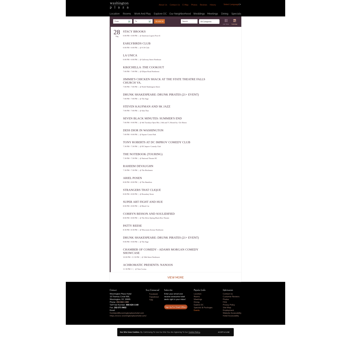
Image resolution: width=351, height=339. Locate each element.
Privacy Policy (229, 305)
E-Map (185, 5)
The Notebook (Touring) (142, 154)
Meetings (212, 13)
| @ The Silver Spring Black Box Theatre (153, 218)
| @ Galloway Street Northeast (149, 60)
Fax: (118, 307)
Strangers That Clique (142, 190)
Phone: (119, 302)
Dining (224, 13)
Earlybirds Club (137, 43)
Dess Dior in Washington (143, 130)
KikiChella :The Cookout (143, 67)
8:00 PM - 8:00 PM (130, 182)
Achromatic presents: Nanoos (148, 265)
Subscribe (168, 290)
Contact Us (175, 5)
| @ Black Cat (143, 206)
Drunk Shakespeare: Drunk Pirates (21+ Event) (161, 94)
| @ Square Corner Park (147, 134)
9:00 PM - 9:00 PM (130, 242)
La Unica (130, 55)
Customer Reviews (231, 296)
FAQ (225, 302)
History (213, 5)
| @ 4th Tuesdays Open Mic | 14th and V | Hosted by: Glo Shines (162, 123)
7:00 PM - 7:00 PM (130, 71)
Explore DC (160, 13)
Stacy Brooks (134, 31)
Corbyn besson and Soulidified (149, 213)
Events (197, 310)
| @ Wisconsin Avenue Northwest (150, 230)
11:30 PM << (128, 269)
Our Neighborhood (180, 13)
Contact (113, 290)
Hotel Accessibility (231, 316)
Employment (228, 310)
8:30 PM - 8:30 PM (130, 230)
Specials (236, 13)
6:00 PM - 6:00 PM (130, 36)
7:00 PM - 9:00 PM (130, 123)
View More (175, 277)
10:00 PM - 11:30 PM (131, 257)
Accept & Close (224, 332)
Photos (194, 5)
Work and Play (142, 13)
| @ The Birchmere (145, 170)
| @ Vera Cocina (139, 269)
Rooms (127, 13)
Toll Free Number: (124, 305)
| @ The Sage (143, 99)
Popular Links (199, 290)
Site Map (227, 307)
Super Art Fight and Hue (143, 201)
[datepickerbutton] (129, 21)
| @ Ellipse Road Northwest (148, 71)
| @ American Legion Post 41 (149, 36)
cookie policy (194, 332)
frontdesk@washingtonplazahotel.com (127, 313)
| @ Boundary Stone (146, 194)
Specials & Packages (203, 307)
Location (115, 13)
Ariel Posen (132, 178)
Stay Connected (152, 290)
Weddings (199, 13)
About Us (163, 5)
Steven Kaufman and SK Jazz (146, 106)
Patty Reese (132, 225)
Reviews (203, 5)
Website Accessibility (232, 313)
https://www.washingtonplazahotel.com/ (128, 316)
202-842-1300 (122, 302)
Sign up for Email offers (175, 307)
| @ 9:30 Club (143, 48)
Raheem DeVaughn (138, 166)
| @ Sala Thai (143, 111)
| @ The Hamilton (145, 182)
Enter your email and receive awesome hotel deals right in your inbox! (175, 297)
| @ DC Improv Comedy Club (149, 146)
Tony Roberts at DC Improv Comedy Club (156, 142)
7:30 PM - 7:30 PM (130, 146)
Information (228, 290)
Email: (125, 313)
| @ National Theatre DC (147, 158)
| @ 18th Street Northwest (150, 257)
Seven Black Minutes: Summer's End (152, 118)
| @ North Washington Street (149, 87)
